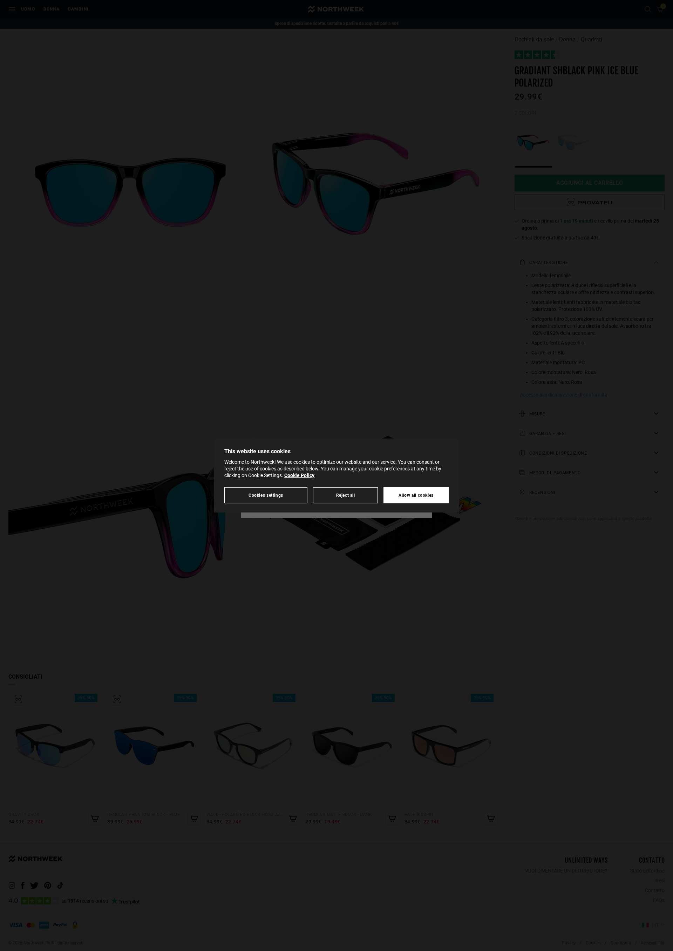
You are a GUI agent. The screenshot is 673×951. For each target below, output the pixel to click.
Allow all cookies (416, 495)
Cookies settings (266, 495)
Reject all (345, 495)
